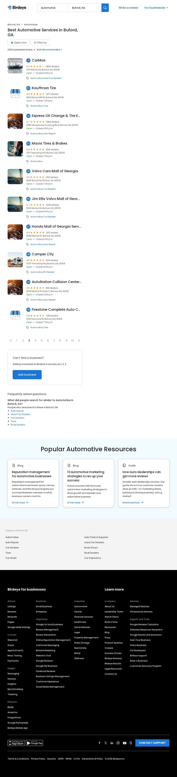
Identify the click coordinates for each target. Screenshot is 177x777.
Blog (107, 632)
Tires (45, 106)
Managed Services (139, 606)
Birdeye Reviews (113, 658)
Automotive (36, 78)
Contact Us (111, 673)
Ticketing (12, 694)
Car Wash (11, 558)
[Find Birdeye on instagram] (118, 743)
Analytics (12, 712)
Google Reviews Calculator (144, 624)
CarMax (38, 60)
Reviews (12, 611)
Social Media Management (50, 686)
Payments (13, 660)
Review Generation (46, 634)
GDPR (61, 758)
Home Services (82, 627)
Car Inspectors (92, 558)
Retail (77, 653)
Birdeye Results (113, 663)
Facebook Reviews (45, 671)
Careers (109, 647)
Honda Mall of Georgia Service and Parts (57, 226)
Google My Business (46, 665)
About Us (109, 606)
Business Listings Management (52, 676)
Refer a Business (139, 660)
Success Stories (113, 653)
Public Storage (82, 642)
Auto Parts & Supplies (96, 537)
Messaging (13, 673)
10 (72, 341)
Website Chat (43, 655)
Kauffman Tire (44, 88)
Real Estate (80, 647)
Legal (77, 632)
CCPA (77, 758)
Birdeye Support (138, 655)
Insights (12, 683)
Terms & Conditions (18, 758)
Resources (110, 627)
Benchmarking (15, 689)
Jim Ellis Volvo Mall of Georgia (57, 199)
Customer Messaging (47, 645)
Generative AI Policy (92, 758)
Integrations (14, 717)
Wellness (79, 658)
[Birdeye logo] (17, 7)
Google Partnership (18, 722)
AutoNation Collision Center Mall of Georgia (57, 282)
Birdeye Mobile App (18, 727)
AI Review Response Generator (146, 629)
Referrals (12, 616)
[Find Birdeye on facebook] (99, 743)
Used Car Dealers (52, 78)
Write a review (128, 8)
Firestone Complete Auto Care (57, 309)
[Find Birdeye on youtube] (124, 743)
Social (11, 645)
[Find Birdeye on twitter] (105, 743)
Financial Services (83, 616)
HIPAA (69, 758)
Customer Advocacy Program (145, 665)
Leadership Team (114, 611)
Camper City (43, 254)
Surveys (12, 678)
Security (51, 758)
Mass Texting (15, 655)
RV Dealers (48, 272)
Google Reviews (44, 660)
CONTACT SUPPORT (152, 743)
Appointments (15, 650)
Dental (78, 611)
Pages (11, 622)
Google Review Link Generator (146, 634)
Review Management (47, 629)
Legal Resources (113, 668)
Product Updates (114, 642)
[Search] (105, 7)
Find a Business (138, 645)
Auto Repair (49, 133)
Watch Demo (112, 616)
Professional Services (141, 611)
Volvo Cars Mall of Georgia (55, 171)
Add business (27, 374)
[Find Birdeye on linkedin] (111, 743)
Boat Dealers (18, 424)
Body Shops (91, 547)
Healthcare (80, 622)
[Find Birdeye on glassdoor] (131, 743)
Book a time (111, 622)
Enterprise (41, 611)
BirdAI (10, 707)
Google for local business (49, 624)
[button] (11, 340)
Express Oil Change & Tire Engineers (57, 116)
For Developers (138, 650)
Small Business (44, 606)
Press (107, 637)
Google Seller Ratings (19, 627)
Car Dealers (49, 189)
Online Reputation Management (53, 640)
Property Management (86, 637)
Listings (12, 606)
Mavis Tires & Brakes (49, 143)
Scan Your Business (140, 640)
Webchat (12, 640)
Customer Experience (47, 681)
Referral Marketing (45, 650)
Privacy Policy (38, 758)
